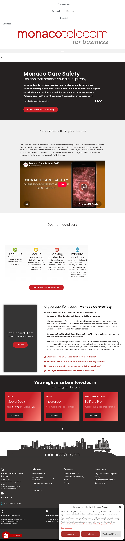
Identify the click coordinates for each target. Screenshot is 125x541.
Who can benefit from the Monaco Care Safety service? (72, 312)
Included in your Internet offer (36, 101)
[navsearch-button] (1, 57)
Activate (20, 344)
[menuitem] (70, 11)
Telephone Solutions (41, 483)
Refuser (90, 534)
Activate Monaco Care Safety (40, 109)
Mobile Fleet (37, 473)
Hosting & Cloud (39, 487)
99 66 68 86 (5, 480)
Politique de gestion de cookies (103, 524)
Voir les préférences (111, 534)
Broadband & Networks (38, 478)
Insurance (53, 401)
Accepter (70, 534)
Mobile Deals (16, 401)
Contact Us (6, 497)
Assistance (37, 491)
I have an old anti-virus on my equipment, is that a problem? (74, 366)
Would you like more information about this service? (70, 371)
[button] (120, 507)
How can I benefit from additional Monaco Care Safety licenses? (76, 361)
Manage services (66, 528)
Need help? (16, 535)
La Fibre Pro (93, 401)
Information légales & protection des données (76, 524)
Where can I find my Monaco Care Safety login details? (71, 357)
